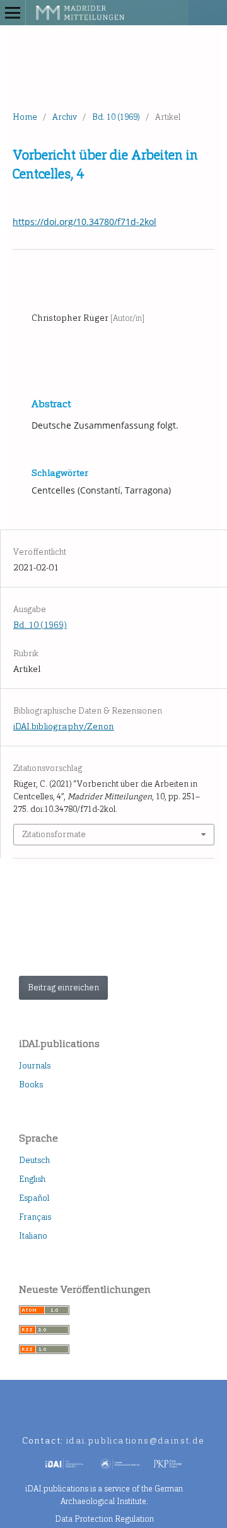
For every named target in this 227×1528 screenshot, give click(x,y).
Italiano (33, 1235)
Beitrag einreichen (63, 987)
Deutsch (34, 1160)
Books (31, 1084)
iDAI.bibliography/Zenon (63, 726)
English (32, 1179)
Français (35, 1217)
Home (25, 117)
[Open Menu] (12, 12)
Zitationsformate (54, 834)
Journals (34, 1065)
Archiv (64, 117)
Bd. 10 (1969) (116, 117)
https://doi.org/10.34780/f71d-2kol (84, 222)
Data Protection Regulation (104, 1519)
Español (34, 1198)
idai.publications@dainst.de (135, 1441)
